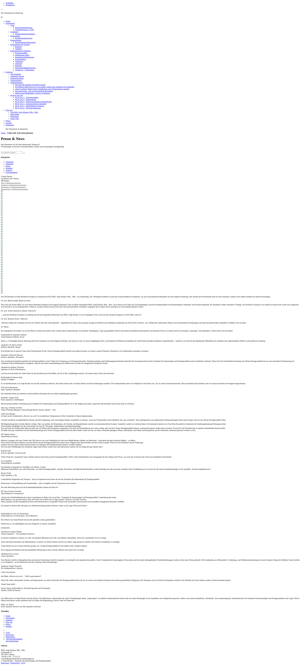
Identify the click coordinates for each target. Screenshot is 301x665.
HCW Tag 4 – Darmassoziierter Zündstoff (30, 104)
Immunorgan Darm (22, 55)
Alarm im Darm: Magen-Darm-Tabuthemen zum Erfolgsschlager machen (42, 89)
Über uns (9, 110)
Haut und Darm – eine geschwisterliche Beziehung (34, 91)
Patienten (18, 66)
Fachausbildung (11, 172)
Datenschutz (10, 637)
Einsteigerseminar (17, 78)
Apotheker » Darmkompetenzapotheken (13, 185)
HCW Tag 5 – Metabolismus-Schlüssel (29, 106)
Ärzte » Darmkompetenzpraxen (11, 183)
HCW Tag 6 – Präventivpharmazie (28, 108)
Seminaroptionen (16, 83)
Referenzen (14, 117)
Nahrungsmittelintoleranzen (25, 68)
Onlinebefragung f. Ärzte (24, 30)
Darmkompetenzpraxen (23, 28)
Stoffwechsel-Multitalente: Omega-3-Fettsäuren (32, 93)
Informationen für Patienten (20, 51)
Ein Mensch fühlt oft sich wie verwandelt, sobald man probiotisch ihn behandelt (44, 87)
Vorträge (9, 170)
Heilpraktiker (15, 36)
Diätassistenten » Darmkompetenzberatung (14, 189)
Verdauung (19, 61)
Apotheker (14, 32)
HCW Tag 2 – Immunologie (25, 100)
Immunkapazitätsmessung (24, 57)
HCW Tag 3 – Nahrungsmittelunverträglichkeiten (33, 102)
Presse (8, 121)
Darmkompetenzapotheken (25, 34)
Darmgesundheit (21, 53)
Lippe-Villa (14, 119)
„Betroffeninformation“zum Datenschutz (14, 640)
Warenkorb (10, 125)
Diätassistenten (15, 40)
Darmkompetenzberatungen (25, 42)
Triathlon (18, 49)
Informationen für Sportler (20, 45)
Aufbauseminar (16, 81)
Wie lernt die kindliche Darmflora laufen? (30, 85)
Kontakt (9, 123)
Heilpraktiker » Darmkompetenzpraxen (13, 187)
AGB (8, 633)
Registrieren (10, 5)
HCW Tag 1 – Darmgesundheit (26, 97)
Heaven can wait (16, 95)
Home (8, 21)
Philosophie (14, 114)
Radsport (18, 47)
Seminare (9, 72)
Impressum (10, 635)
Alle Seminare (15, 74)
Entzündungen (20, 59)
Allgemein (9, 162)
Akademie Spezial (17, 76)
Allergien (18, 64)
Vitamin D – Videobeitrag (24, 70)
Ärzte (12, 25)
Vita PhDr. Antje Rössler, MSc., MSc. (24, 112)
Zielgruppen (10, 23)
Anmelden (9, 3)
